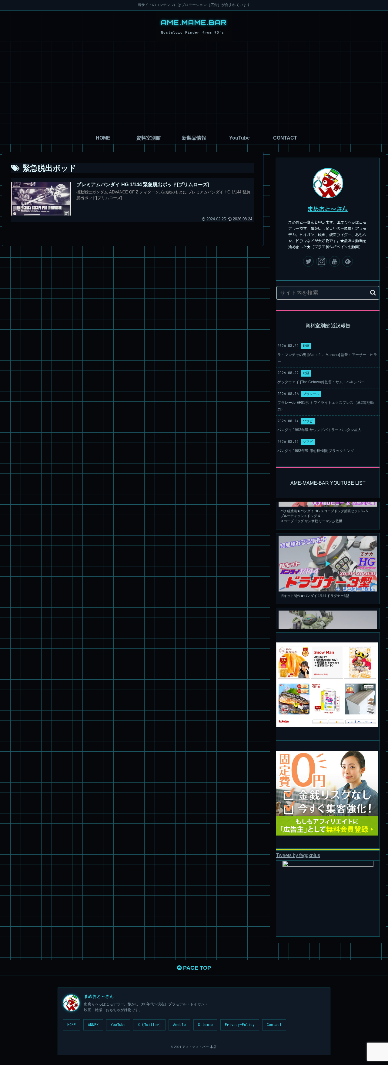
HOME (71, 1024)
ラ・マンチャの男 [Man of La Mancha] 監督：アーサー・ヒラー (327, 358)
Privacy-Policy (240, 1024)
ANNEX (93, 1024)
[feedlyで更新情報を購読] (347, 261)
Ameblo (179, 1024)
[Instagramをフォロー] (321, 261)
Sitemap (205, 1024)
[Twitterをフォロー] (308, 261)
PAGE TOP (196, 968)
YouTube (118, 1024)
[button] (373, 292)
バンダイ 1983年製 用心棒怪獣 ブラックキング (315, 451)
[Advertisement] (194, 86)
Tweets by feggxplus (298, 855)
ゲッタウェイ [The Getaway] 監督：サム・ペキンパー (321, 382)
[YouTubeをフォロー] (334, 261)
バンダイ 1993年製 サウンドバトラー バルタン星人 (319, 430)
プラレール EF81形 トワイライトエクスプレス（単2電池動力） (325, 406)
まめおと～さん (328, 209)
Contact (274, 1024)
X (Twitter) (149, 1024)
